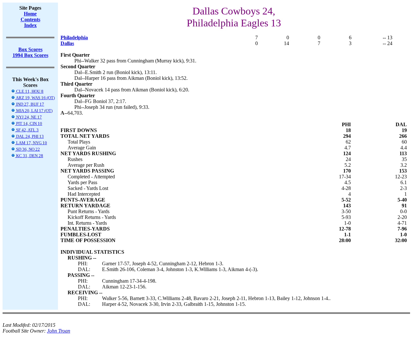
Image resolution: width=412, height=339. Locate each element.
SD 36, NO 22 (27, 149)
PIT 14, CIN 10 (28, 123)
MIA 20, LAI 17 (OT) (33, 110)
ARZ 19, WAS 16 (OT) (35, 97)
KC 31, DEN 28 (29, 155)
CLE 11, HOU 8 (29, 91)
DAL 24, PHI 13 (29, 136)
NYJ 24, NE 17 (28, 117)
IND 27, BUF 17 (29, 104)
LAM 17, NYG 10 (31, 142)
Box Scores (30, 49)
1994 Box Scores (30, 55)
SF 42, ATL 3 (27, 129)
